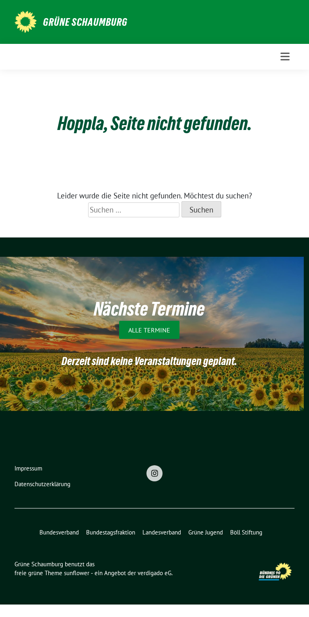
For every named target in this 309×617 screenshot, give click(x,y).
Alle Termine (149, 330)
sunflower (76, 573)
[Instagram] (154, 473)
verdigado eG (154, 573)
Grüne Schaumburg (85, 22)
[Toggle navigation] (285, 57)
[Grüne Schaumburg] (25, 21)
